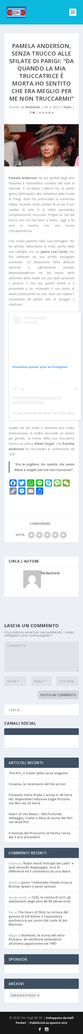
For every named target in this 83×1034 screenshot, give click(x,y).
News (67, 107)
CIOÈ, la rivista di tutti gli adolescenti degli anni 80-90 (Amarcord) (40, 899)
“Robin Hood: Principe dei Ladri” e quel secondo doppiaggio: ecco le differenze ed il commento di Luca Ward (41, 867)
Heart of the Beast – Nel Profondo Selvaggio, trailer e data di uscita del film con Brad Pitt (41, 818)
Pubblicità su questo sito (48, 1023)
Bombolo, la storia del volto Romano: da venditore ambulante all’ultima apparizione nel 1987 (37, 939)
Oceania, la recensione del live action (37, 784)
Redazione (32, 107)
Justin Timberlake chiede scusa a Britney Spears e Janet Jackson (40, 884)
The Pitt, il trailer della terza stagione (38, 773)
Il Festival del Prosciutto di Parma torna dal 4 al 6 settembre (39, 835)
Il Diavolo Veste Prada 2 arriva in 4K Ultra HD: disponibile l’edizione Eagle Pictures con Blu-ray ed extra (40, 799)
